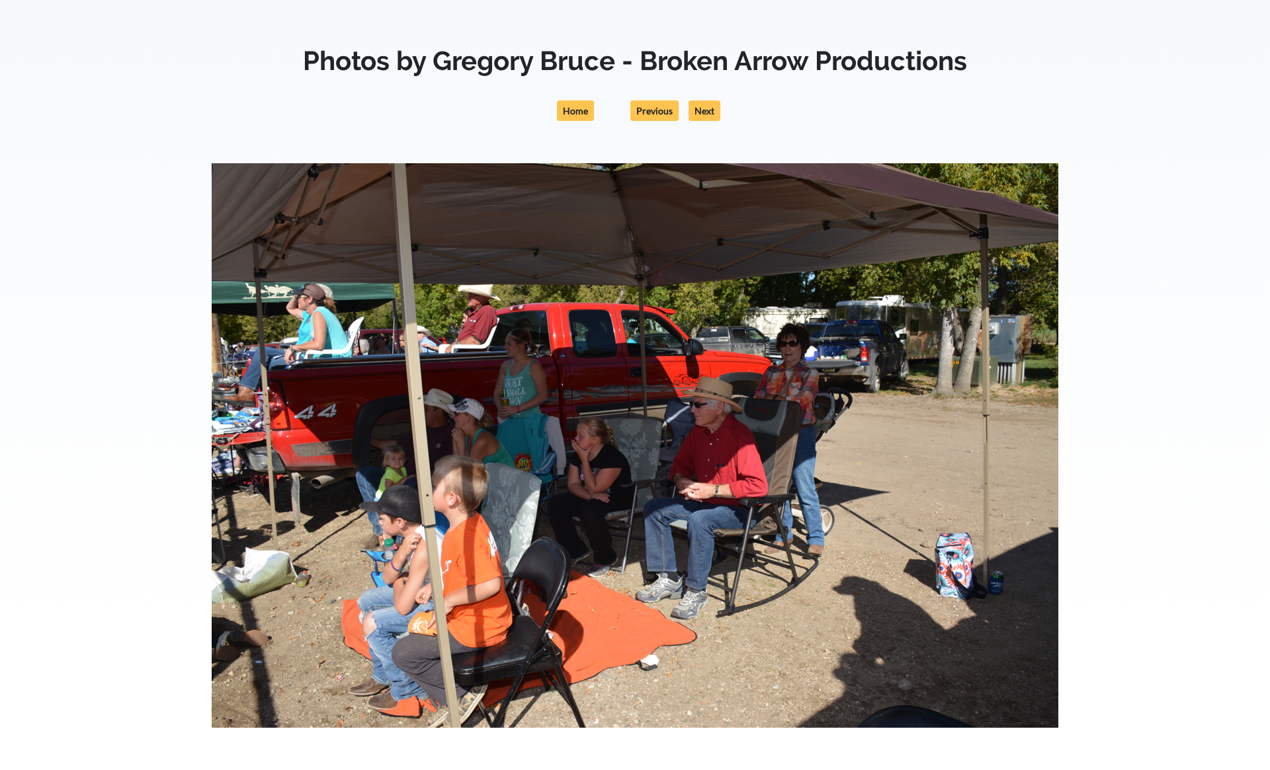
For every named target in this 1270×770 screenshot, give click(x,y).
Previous (654, 110)
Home (575, 110)
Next (704, 110)
